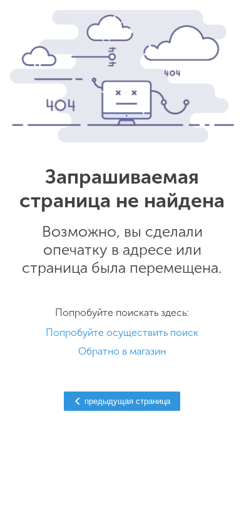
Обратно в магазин (122, 351)
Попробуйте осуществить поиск (122, 332)
